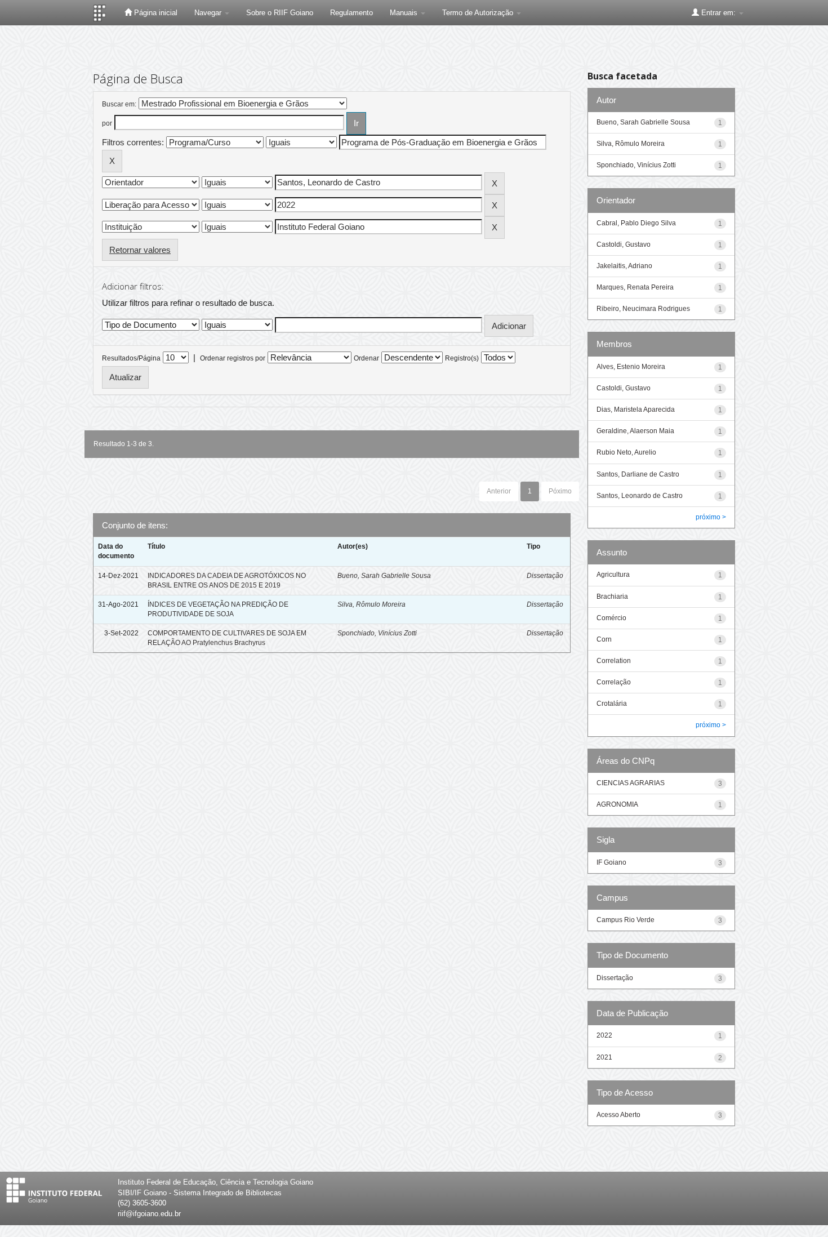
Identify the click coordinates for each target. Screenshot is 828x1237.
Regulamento (351, 12)
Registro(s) (462, 358)
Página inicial (154, 12)
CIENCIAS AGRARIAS (630, 783)
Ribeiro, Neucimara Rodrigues (643, 309)
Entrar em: (718, 12)
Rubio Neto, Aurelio (626, 452)
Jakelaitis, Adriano (624, 266)
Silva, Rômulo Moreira (371, 604)
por (107, 123)
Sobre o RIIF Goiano (279, 12)
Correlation (613, 661)
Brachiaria (612, 596)
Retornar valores (140, 250)
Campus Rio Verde (625, 920)
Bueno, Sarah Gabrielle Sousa (384, 576)
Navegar (209, 12)
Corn (604, 639)
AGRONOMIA (617, 804)
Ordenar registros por (232, 358)
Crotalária (611, 704)
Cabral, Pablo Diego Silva (636, 223)
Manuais (405, 12)
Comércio (611, 618)
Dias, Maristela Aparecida (635, 409)
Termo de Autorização (478, 12)
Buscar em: (119, 104)
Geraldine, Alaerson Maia (635, 431)
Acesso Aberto (618, 1115)
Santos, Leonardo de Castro (639, 496)
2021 (604, 1057)
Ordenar (366, 358)
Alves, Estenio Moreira (630, 367)
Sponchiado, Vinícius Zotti (377, 633)
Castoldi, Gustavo (623, 244)
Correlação (613, 682)
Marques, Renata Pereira (635, 287)
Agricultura (613, 575)
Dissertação (545, 576)
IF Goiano (611, 862)
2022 (604, 1035)
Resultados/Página (131, 358)
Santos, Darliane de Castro (637, 474)
